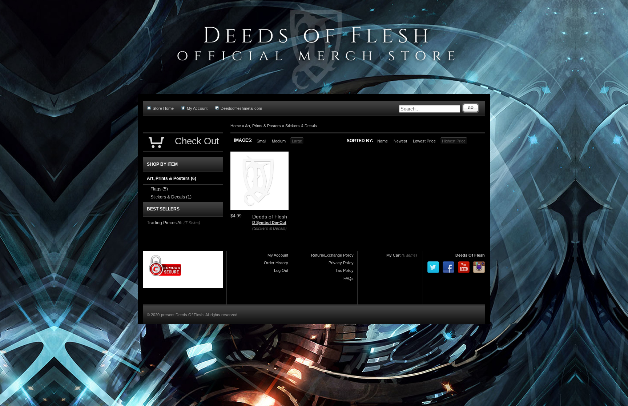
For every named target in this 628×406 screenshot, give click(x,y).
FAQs (348, 278)
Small (261, 141)
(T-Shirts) (192, 223)
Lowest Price (424, 141)
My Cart (393, 255)
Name (382, 141)
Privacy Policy (341, 263)
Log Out (281, 270)
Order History (276, 263)
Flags (159, 189)
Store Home (163, 108)
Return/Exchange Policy (332, 255)
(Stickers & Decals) (269, 228)
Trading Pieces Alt (164, 222)
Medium (279, 141)
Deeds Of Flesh (470, 255)
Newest (400, 141)
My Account (197, 108)
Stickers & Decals (301, 126)
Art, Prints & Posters (263, 126)
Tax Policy (344, 270)
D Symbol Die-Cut (269, 222)
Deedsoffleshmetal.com (241, 108)
